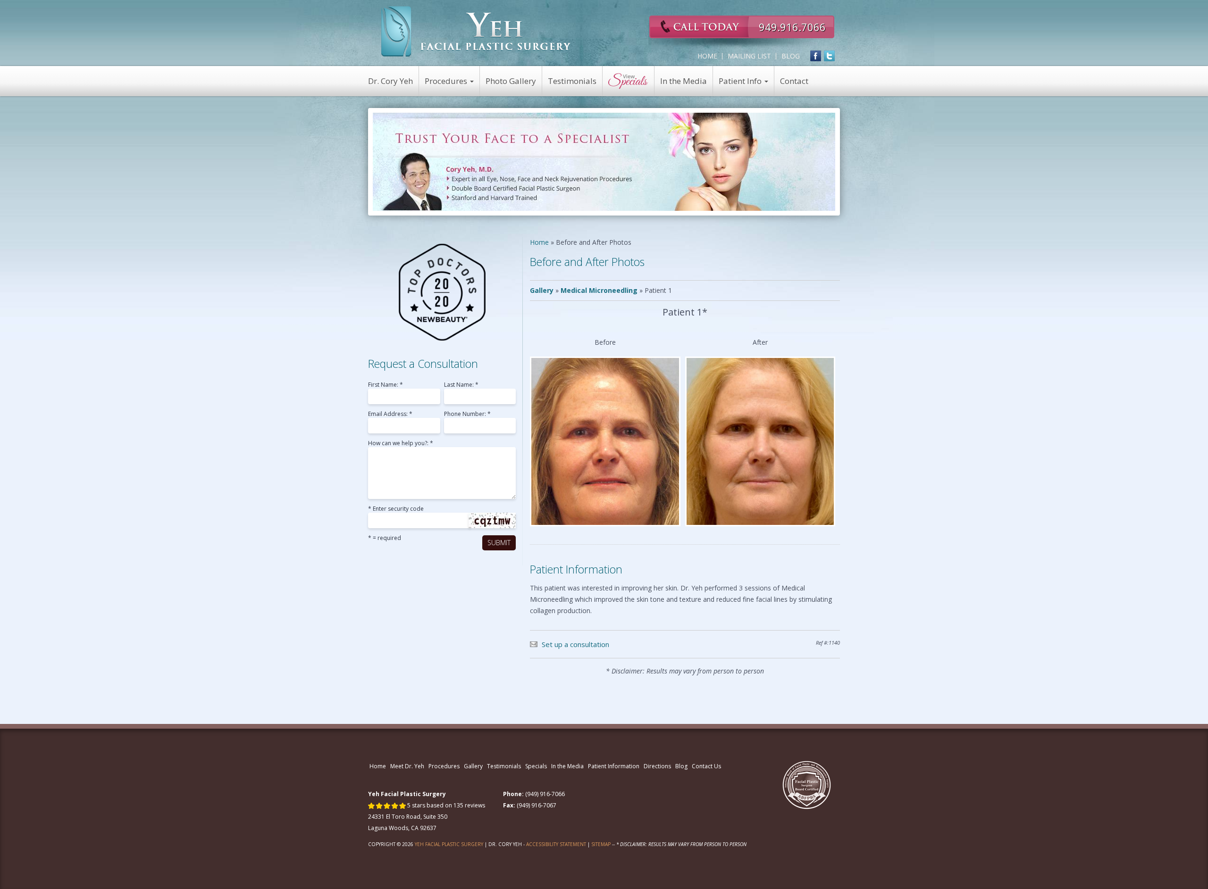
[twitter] (829, 55)
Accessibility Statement (556, 844)
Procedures (447, 80)
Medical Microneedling (599, 290)
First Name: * (385, 385)
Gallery (542, 290)
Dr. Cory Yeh (390, 80)
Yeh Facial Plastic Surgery (449, 844)
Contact (794, 80)
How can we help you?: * (400, 443)
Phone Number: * (467, 414)
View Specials (628, 81)
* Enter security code (396, 509)
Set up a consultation (575, 644)
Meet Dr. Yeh (407, 766)
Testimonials (572, 80)
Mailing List (749, 55)
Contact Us (706, 766)
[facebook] (815, 55)
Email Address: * (390, 414)
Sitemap (601, 844)
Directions (657, 766)
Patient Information (613, 766)
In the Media (683, 80)
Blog (790, 55)
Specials (536, 766)
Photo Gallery (511, 80)
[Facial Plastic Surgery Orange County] (476, 32)
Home (707, 55)
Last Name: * (461, 385)
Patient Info (741, 80)
